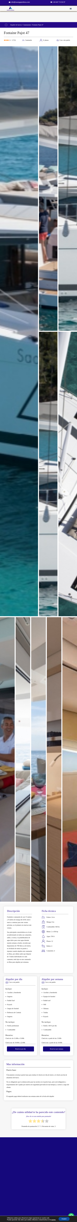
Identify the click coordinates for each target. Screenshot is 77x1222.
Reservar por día (20, 1049)
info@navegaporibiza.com (20, 2)
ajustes (53, 1220)
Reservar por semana (56, 1049)
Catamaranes (27, 25)
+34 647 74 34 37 (59, 2)
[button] (70, 8)
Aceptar (64, 1219)
